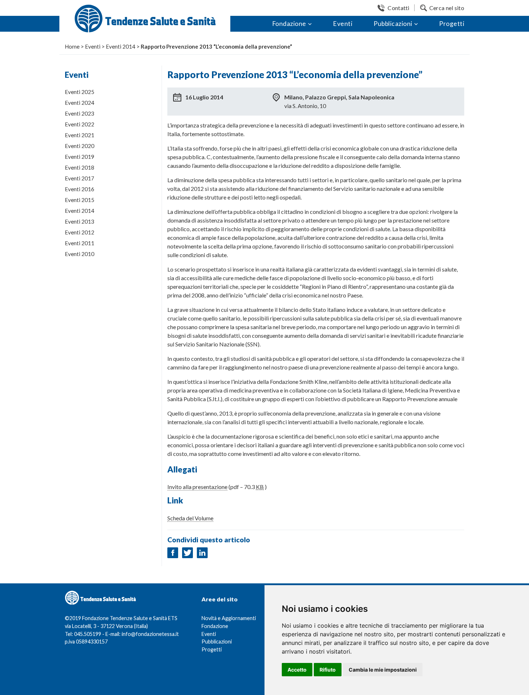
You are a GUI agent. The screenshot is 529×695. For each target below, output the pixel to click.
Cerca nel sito (446, 7)
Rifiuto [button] (328, 670)
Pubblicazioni (393, 23)
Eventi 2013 (79, 221)
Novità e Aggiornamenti (229, 618)
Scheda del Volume (190, 518)
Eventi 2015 (79, 200)
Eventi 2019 (79, 156)
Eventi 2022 (79, 124)
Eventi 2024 (79, 102)
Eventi (342, 23)
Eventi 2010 (79, 254)
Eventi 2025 (79, 92)
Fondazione (289, 23)
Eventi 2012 (79, 232)
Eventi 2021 (79, 135)
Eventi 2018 (79, 167)
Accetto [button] (297, 670)
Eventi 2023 (79, 113)
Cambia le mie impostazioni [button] (383, 670)
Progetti (451, 23)
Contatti (398, 7)
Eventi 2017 (79, 178)
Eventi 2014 (79, 210)
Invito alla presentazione (197, 486)
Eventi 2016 (79, 189)
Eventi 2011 (79, 243)
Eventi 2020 (79, 146)
